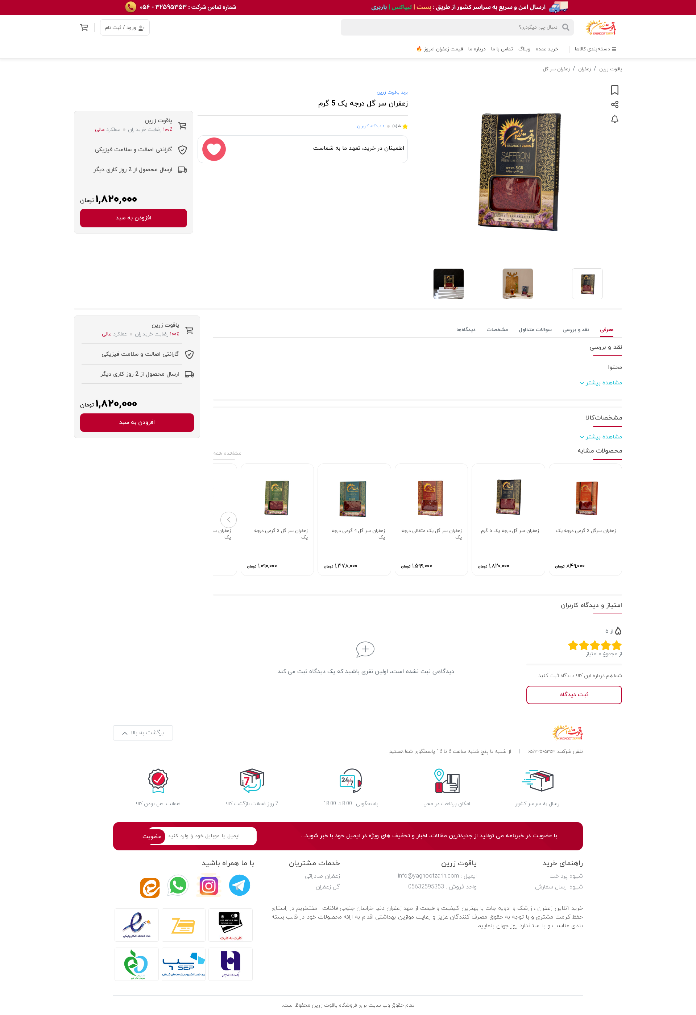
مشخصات (497, 329)
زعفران (584, 69)
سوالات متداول (535, 329)
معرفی (606, 329)
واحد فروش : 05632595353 (442, 887)
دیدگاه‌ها (466, 329)
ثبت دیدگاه (574, 695)
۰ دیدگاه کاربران (371, 126)
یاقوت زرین (610, 69)
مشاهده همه (227, 453)
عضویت (151, 837)
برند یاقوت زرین (392, 92)
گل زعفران (328, 887)
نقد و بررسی (576, 329)
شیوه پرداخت (566, 876)
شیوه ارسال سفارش (559, 887)
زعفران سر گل (556, 69)
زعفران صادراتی (322, 876)
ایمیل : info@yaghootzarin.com (437, 876)
